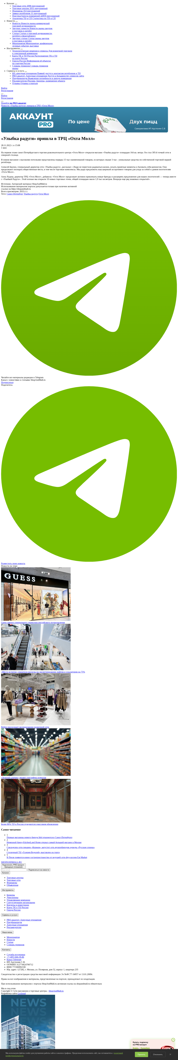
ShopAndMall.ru (56, 991)
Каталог (5, 873)
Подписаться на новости (39, 870)
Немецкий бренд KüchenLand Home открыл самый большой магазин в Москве (44, 842)
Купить (136, 1048)
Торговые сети (28, 6)
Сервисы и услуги (9, 915)
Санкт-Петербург (15, 194)
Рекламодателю (38, 81)
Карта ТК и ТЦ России (18, 907)
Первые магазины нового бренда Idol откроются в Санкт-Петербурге (39, 837)
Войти (4, 88)
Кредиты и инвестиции (18, 905)
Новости (31, 24)
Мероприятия (32, 44)
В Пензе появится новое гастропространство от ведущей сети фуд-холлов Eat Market (47, 857)
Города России (14, 910)
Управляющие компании (18, 900)
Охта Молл (43, 194)
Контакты (6, 950)
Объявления (12, 885)
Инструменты (7, 890)
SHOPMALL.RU (11, 862)
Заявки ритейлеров (29, 13)
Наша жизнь (7, 932)
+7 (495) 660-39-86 (15, 957)
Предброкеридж (41, 78)
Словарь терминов (15, 945)
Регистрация (7, 90)
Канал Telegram (14, 959)
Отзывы (25, 83)
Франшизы (26, 11)
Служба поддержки (16, 954)
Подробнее (145, 1048)
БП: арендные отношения (46, 73)
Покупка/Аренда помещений (36, 16)
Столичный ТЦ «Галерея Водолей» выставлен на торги (33, 852)
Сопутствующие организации (21, 902)
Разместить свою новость (13, 563)
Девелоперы (12, 897)
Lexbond (22, 993)
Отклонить (158, 1054)
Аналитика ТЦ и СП (34, 18)
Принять (141, 1054)
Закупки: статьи (30, 39)
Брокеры (11, 895)
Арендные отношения (17, 925)
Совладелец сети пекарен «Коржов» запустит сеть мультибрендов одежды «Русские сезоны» (51, 847)
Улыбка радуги (31, 194)
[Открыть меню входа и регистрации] (2, 93)
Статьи (32, 34)
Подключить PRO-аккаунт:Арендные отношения (13, 866)
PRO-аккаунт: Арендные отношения (48, 76)
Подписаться (7, 382)
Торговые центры (30, 8)
